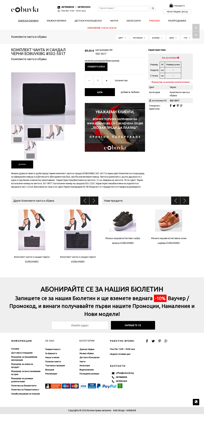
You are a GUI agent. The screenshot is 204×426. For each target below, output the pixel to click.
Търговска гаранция (55, 365)
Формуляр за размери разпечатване (170, 82)
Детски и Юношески (89, 357)
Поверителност (53, 349)
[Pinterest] (178, 105)
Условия (15, 349)
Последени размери (89, 373)
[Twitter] (174, 105)
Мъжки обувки (87, 353)
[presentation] (22, 164)
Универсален (96, 67)
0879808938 (67, 7)
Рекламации (51, 373)
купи (100, 92)
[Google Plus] (181, 105)
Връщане (49, 369)
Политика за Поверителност (25, 389)
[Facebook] (170, 105)
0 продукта (179, 5)
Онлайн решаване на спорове (25, 394)
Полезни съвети (53, 361)
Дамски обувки (87, 349)
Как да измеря (169, 57)
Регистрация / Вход (177, 12)
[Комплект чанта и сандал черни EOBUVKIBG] (43, 95)
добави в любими (130, 92)
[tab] (22, 164)
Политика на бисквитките (23, 385)
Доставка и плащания (22, 353)
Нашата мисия (52, 357)
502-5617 (100, 53)
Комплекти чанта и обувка (29, 36)
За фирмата (51, 353)
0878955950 (84, 7)
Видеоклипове (87, 369)
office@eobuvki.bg (124, 373)
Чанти (82, 361)
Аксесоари (85, 365)
